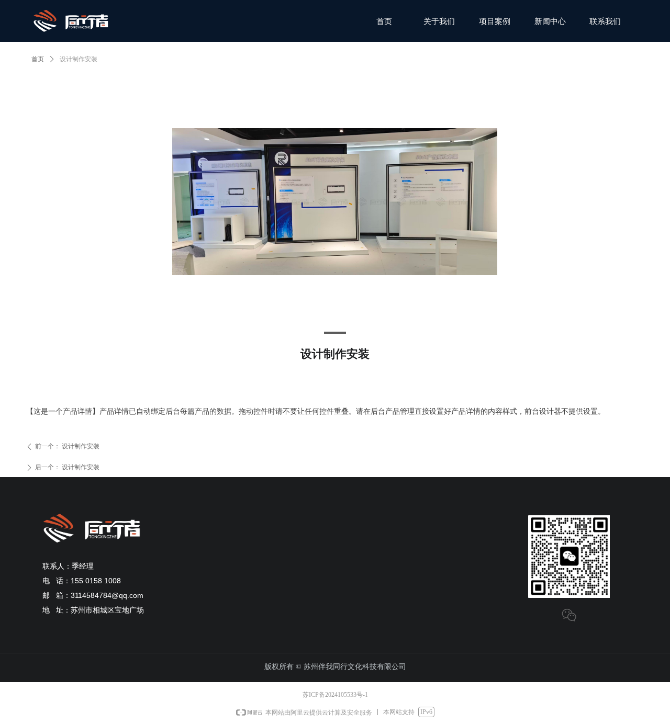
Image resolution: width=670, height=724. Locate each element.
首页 (37, 59)
